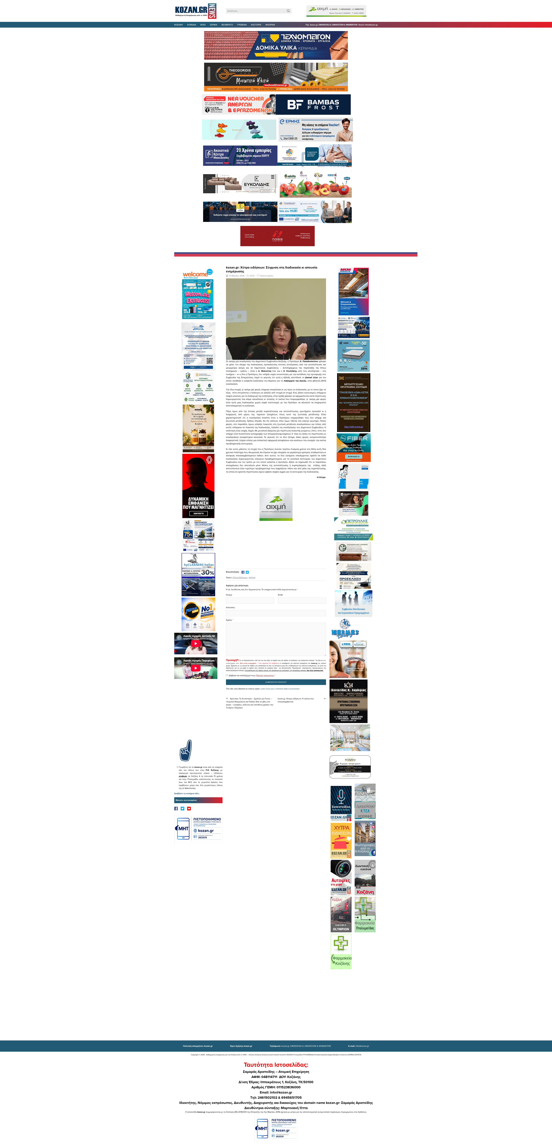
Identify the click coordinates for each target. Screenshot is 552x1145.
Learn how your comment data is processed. (280, 688)
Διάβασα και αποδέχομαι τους (252, 675)
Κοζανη (178, 24)
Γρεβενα (242, 24)
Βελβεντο (227, 24)
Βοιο (203, 24)
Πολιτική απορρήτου (248, 663)
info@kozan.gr (358, 1045)
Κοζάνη (252, 577)
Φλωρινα (270, 24)
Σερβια (213, 24)
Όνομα (229, 594)
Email (280, 594)
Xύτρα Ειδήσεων (240, 577)
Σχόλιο (229, 620)
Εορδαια (191, 24)
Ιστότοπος (230, 607)
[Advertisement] (198, 713)
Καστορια (256, 24)
